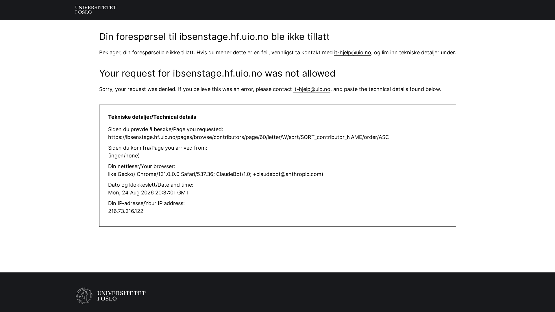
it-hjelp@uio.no (352, 52)
